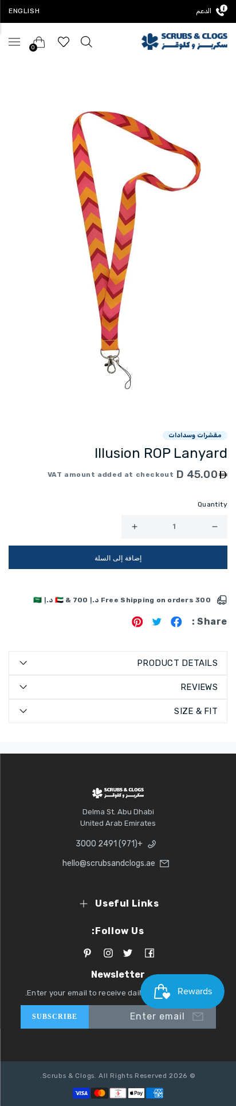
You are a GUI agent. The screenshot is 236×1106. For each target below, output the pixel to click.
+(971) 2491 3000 (109, 844)
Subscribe (55, 1017)
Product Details (177, 663)
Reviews (199, 687)
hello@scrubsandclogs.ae (110, 863)
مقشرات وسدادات (195, 435)
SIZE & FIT (196, 711)
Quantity (212, 504)
